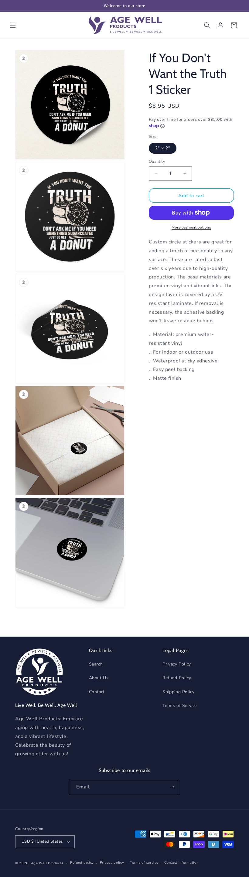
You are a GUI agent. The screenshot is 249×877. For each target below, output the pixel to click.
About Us (99, 678)
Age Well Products (47, 863)
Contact (97, 692)
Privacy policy (112, 862)
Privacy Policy (176, 664)
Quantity (157, 161)
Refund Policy (176, 678)
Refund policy (82, 862)
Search (96, 664)
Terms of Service (179, 705)
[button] (12, 25)
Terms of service (144, 862)
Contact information (181, 862)
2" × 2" (162, 148)
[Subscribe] (172, 787)
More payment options (191, 227)
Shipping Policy (178, 692)
